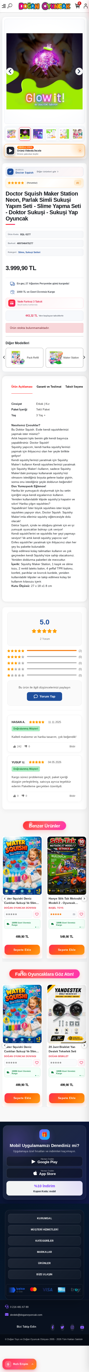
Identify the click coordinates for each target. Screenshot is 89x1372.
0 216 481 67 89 (19, 1307)
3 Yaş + (41, 415)
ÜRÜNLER (44, 1263)
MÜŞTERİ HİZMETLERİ (44, 1229)
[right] (84, 899)
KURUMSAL (44, 1218)
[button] (10, 71)
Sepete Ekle (22, 949)
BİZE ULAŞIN (44, 1274)
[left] (4, 899)
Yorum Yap (47, 696)
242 (19, 746)
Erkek (39, 403)
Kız (48, 403)
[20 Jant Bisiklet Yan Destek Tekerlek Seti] (22, 1014)
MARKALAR (44, 1252)
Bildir (72, 746)
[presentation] (4, 358)
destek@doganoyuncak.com (26, 1314)
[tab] (21, 387)
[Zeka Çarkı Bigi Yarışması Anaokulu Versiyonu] (66, 1014)
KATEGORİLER (44, 1240)
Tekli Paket (43, 409)
